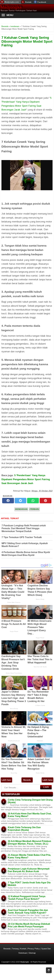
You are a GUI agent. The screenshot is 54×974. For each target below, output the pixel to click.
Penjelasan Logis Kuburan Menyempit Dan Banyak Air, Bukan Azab (28, 870)
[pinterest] (45, 500)
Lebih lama (47, 780)
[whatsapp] (33, 500)
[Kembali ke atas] (49, 970)
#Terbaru (34, 509)
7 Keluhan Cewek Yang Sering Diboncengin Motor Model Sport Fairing (26, 41)
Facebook (41, 2)
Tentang (15, 949)
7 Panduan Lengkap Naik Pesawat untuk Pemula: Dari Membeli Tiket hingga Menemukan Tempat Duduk (24, 528)
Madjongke (11, 7)
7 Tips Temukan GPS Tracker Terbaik (22, 537)
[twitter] (20, 500)
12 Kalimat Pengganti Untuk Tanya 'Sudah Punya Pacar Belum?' (26, 897)
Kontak (28, 2)
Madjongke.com (12, 2)
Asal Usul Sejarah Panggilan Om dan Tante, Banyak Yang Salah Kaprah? (28, 911)
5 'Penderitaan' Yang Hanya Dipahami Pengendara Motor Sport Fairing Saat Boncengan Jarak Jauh (25, 479)
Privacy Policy (34, 949)
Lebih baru (6, 780)
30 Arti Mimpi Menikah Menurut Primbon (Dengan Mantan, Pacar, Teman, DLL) (29, 842)
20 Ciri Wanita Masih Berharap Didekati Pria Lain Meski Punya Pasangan (29, 925)
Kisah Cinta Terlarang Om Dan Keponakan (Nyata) (24, 828)
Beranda (27, 780)
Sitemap (32, 953)
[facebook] (8, 500)
